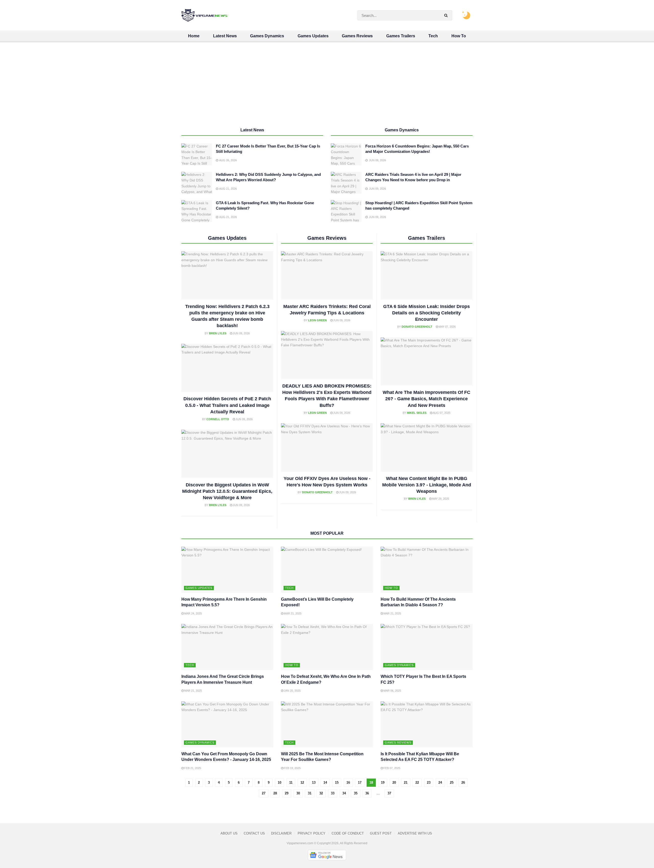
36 (367, 793)
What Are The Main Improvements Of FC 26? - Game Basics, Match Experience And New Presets (426, 399)
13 (314, 782)
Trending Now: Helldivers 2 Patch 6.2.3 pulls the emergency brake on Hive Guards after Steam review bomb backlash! (227, 316)
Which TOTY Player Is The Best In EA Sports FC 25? (423, 679)
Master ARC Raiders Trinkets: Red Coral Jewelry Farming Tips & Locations (327, 309)
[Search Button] (447, 15)
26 (463, 782)
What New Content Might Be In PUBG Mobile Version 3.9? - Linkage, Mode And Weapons (426, 485)
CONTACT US (254, 833)
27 (263, 793)
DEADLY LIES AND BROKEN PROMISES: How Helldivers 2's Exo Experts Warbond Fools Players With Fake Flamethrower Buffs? (326, 395)
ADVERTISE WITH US (415, 833)
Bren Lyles (217, 333)
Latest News (225, 36)
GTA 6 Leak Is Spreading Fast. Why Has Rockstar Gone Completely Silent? (265, 205)
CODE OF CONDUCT (348, 833)
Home (194, 36)
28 (275, 793)
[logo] (204, 15)
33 (332, 793)
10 (279, 782)
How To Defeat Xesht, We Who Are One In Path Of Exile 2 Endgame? (326, 679)
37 (389, 793)
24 (440, 782)
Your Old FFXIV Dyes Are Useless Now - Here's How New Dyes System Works (327, 481)
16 (348, 782)
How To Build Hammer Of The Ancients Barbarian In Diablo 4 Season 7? (418, 602)
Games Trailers (400, 36)
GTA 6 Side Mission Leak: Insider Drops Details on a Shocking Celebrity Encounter (426, 313)
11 (291, 782)
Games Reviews (357, 36)
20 (394, 782)
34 (344, 793)
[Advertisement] (327, 87)
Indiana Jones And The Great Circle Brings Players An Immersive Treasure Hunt (222, 679)
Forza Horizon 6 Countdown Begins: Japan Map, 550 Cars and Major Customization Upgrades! (417, 149)
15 (336, 782)
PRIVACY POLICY (311, 833)
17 (359, 782)
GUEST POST (381, 833)
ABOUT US (229, 833)
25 (451, 782)
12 (302, 782)
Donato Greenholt (317, 492)
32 (321, 793)
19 (382, 782)
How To (458, 36)
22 (417, 782)
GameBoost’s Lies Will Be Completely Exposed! (317, 602)
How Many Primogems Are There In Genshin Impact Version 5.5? (224, 602)
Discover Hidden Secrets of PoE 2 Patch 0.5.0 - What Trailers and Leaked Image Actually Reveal (227, 405)
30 (298, 793)
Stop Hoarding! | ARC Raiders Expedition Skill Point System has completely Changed (418, 205)
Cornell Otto (217, 419)
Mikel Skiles (416, 412)
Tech (433, 36)
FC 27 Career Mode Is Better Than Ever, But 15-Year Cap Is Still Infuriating (268, 149)
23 (428, 782)
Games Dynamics (267, 36)
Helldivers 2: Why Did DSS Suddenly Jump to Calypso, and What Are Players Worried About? (268, 177)
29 (286, 793)
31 (309, 793)
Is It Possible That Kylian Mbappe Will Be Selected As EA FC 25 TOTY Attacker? (420, 757)
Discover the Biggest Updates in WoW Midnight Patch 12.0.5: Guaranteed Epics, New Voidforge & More (227, 491)
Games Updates (313, 36)
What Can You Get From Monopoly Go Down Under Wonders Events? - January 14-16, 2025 (226, 757)
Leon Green (317, 320)
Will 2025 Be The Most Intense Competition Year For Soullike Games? (322, 757)
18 (371, 782)
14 (325, 782)
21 (405, 782)
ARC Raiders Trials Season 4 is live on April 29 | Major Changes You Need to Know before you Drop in (413, 177)
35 (355, 793)
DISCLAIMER (281, 833)
